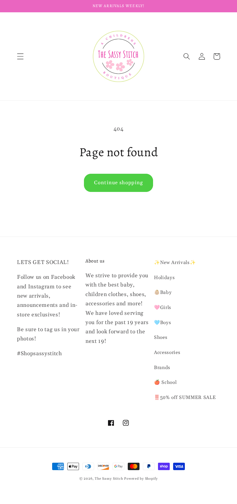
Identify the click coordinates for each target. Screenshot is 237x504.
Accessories (167, 353)
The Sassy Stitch (109, 479)
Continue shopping (118, 183)
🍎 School (165, 382)
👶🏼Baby (163, 292)
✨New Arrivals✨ (175, 263)
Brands (162, 368)
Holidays (164, 278)
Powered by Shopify (141, 479)
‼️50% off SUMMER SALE (185, 397)
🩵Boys (162, 323)
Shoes (160, 337)
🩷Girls (162, 308)
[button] (20, 56)
